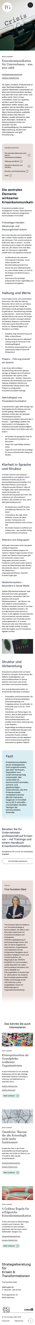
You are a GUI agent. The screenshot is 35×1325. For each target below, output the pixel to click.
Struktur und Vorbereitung (15, 171)
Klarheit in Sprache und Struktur (13, 166)
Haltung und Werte (12, 161)
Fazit (6, 175)
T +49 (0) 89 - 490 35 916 (11, 1290)
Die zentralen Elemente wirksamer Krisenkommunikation (16, 155)
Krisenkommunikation (12, 75)
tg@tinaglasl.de (8, 1287)
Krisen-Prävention (10, 78)
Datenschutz (19, 1321)
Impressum (6, 1321)
